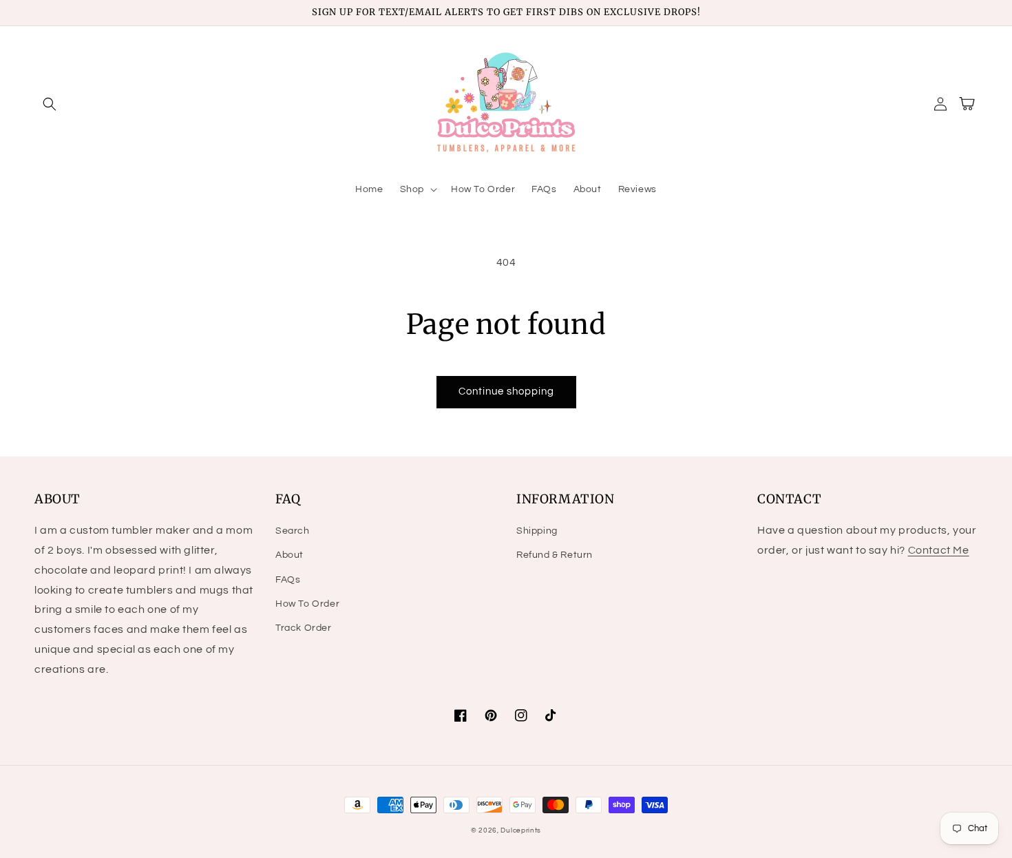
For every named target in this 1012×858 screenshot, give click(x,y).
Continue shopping (506, 391)
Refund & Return (554, 555)
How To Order (307, 604)
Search (292, 531)
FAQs (287, 580)
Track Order (303, 628)
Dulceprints (520, 830)
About (289, 555)
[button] (49, 104)
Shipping (537, 531)
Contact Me (938, 550)
